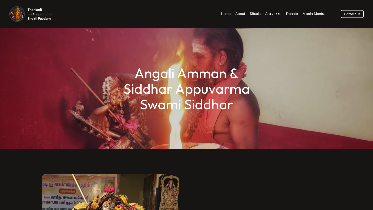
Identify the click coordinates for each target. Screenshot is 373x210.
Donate (292, 14)
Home (226, 14)
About (240, 14)
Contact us (352, 14)
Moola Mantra (313, 14)
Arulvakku (273, 14)
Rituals (255, 14)
